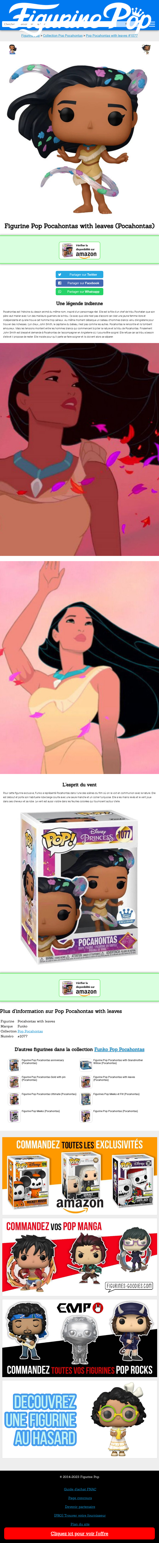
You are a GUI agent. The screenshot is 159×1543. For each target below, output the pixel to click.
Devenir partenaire (80, 1507)
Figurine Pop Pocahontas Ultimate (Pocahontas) (49, 1094)
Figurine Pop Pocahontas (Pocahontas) (115, 1111)
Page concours (80, 1498)
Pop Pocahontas (30, 1031)
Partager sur (83, 274)
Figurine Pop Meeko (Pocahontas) (41, 1111)
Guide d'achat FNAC (80, 1489)
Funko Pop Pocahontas (119, 1049)
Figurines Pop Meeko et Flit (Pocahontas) (116, 1094)
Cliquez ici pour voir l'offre (79, 1533)
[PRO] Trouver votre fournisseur (80, 1515)
